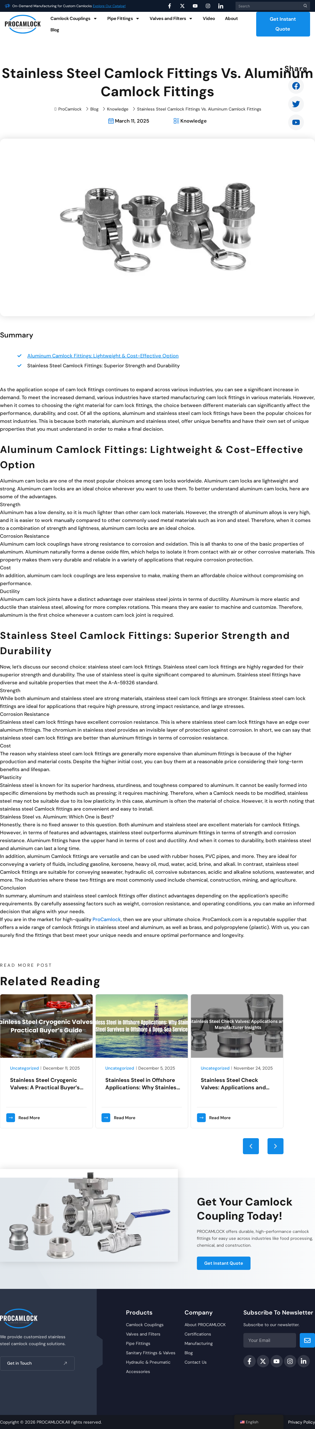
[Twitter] (296, 104)
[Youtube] (296, 122)
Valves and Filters (168, 18)
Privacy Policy (301, 1422)
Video (209, 18)
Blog (54, 30)
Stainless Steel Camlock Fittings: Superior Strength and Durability (103, 365)
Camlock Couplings (70, 18)
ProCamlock (107, 919)
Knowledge (117, 109)
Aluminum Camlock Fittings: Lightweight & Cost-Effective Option (103, 356)
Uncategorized (24, 1068)
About (231, 18)
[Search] (304, 6)
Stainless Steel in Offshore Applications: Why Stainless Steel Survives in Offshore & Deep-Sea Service (142, 1091)
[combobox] (267, 6)
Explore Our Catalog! (109, 6)
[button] (251, 1146)
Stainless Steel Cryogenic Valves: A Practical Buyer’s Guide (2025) (45, 1087)
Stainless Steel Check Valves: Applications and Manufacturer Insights (233, 1087)
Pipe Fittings (120, 18)
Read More (29, 1117)
